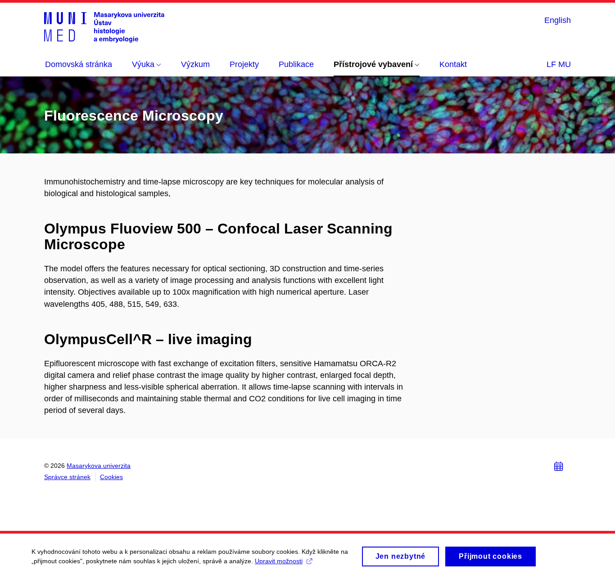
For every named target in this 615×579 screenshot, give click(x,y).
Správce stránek (67, 476)
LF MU (559, 64)
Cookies (111, 476)
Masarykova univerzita (99, 465)
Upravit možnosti (279, 561)
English (557, 20)
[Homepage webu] (104, 27)
